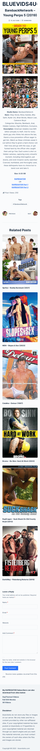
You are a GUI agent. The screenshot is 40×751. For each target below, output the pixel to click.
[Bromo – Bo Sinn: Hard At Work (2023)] (20, 433)
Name (5, 602)
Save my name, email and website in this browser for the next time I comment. (18, 661)
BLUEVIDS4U (19, 4)
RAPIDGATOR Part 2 (20, 187)
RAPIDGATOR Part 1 (20, 185)
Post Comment (10, 668)
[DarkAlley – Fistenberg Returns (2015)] (20, 551)
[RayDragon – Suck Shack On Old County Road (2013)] (20, 491)
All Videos (6, 702)
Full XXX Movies (9, 700)
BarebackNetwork (20, 204)
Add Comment (8, 633)
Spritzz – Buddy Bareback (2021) (16, 288)
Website (5, 623)
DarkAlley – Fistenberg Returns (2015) (18, 579)
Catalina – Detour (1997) (12, 403)
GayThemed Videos (10, 697)
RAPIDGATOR (20, 179)
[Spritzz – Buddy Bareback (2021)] (20, 259)
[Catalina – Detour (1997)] (20, 375)
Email (5, 613)
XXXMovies (27, 20)
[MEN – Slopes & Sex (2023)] (20, 317)
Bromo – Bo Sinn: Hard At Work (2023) (18, 461)
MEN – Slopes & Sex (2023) (13, 345)
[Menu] (37, 4)
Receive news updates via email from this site (19, 675)
